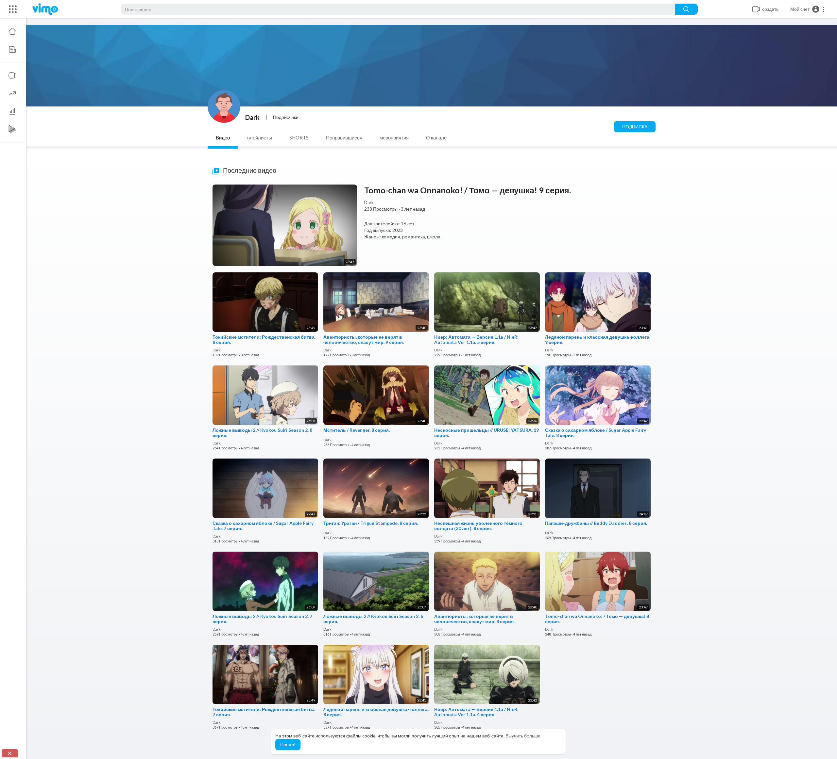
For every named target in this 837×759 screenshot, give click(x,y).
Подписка (634, 126)
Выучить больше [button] (522, 735)
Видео (223, 137)
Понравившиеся (344, 137)
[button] (807, 9)
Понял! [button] (288, 744)
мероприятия (394, 137)
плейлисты (259, 137)
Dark (252, 117)
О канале (436, 137)
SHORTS (299, 137)
